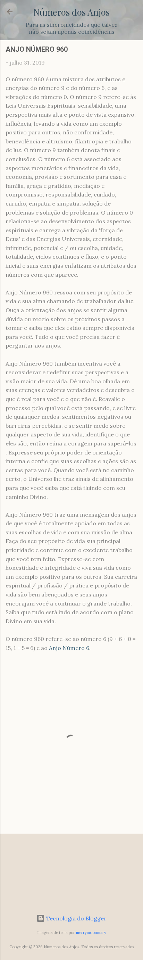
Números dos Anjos (71, 12)
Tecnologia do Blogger (76, 918)
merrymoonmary (91, 932)
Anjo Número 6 (69, 647)
